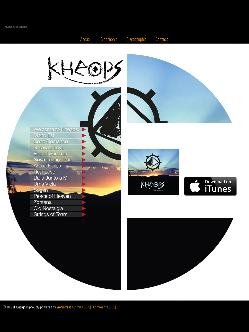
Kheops (124, 17)
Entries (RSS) (82, 307)
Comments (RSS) (104, 307)
